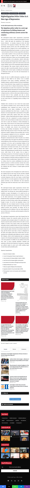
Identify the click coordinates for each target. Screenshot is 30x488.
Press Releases (22, 13)
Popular (5, 349)
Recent (14, 349)
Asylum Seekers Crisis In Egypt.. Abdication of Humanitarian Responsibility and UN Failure (19, 359)
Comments (23, 349)
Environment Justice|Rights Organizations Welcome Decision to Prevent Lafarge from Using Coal (14, 354)
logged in (7, 343)
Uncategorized (18, 423)
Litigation (17, 420)
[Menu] (1, 6)
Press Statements (5, 423)
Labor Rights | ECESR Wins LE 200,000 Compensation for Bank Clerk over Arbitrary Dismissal (19, 386)
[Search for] (4, 6)
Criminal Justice (8, 10)
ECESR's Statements (13, 418)
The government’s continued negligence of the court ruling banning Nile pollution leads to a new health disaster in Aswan (19, 366)
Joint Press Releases (14, 13)
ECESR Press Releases (22, 418)
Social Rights (12, 423)
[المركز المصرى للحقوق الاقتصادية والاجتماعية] (11, 6)
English (3, 420)
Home (3, 10)
